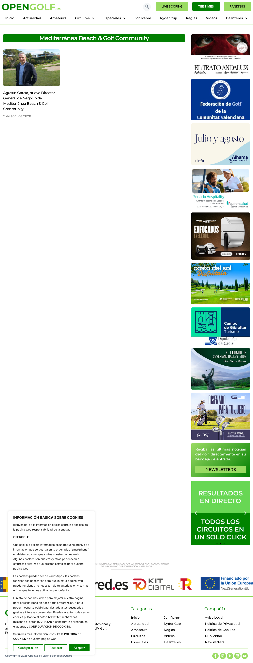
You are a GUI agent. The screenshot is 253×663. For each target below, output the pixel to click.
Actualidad (32, 18)
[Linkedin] (237, 656)
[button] (147, 7)
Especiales (112, 18)
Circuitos (82, 18)
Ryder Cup (168, 18)
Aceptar (79, 648)
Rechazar (55, 648)
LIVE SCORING (172, 6)
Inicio (9, 18)
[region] (51, 583)
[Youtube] (245, 656)
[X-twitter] (230, 656)
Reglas (191, 18)
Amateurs (58, 18)
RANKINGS (237, 6)
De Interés (234, 18)
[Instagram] (223, 656)
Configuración (28, 648)
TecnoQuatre (65, 655)
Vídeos (211, 18)
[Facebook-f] (215, 656)
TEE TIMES (206, 6)
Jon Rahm (143, 18)
